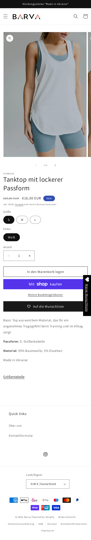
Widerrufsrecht (67, 517)
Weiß (11, 237)
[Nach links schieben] (36, 165)
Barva (27, 517)
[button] (5, 16)
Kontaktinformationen (74, 523)
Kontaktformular (21, 436)
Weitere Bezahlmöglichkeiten (45, 294)
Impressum (47, 530)
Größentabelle (14, 376)
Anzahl (7, 247)
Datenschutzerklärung (21, 523)
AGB (40, 523)
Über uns (15, 426)
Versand (19, 204)
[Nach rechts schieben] (55, 165)
